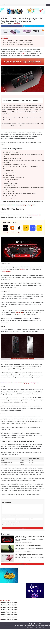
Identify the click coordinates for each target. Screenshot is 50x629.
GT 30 (22, 53)
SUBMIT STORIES (30, 625)
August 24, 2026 (25, 542)
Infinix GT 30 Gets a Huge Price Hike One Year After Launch (28, 546)
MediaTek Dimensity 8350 (34, 215)
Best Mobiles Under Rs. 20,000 (9, 607)
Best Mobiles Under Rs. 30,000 (9, 609)
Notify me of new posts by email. (10, 524)
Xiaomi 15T (22, 269)
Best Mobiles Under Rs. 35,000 (9, 612)
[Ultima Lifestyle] (35, 598)
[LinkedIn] (40, 624)
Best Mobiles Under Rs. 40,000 (9, 614)
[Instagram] (34, 624)
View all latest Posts (22, 564)
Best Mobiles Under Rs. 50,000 (9, 617)
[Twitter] (37, 624)
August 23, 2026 (25, 560)
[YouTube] (31, 624)
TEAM (21, 625)
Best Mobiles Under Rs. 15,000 (9, 605)
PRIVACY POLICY (39, 625)
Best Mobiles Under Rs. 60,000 (9, 619)
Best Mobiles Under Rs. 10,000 (9, 602)
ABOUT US (17, 625)
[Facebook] (29, 624)
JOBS (24, 625)
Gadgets (30, 542)
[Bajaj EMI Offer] (9, 582)
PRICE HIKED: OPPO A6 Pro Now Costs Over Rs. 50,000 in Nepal (29, 555)
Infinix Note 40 (19, 312)
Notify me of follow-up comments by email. (12, 521)
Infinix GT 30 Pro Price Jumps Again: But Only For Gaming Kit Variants (29, 537)
